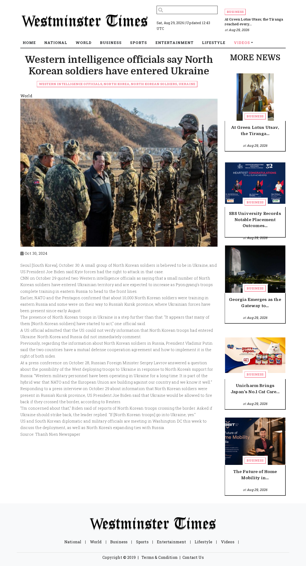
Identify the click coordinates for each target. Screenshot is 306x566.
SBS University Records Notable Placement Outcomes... (255, 219)
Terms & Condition (160, 557)
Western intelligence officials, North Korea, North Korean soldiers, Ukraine (117, 84)
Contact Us (193, 557)
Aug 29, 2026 (239, 29)
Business (235, 12)
